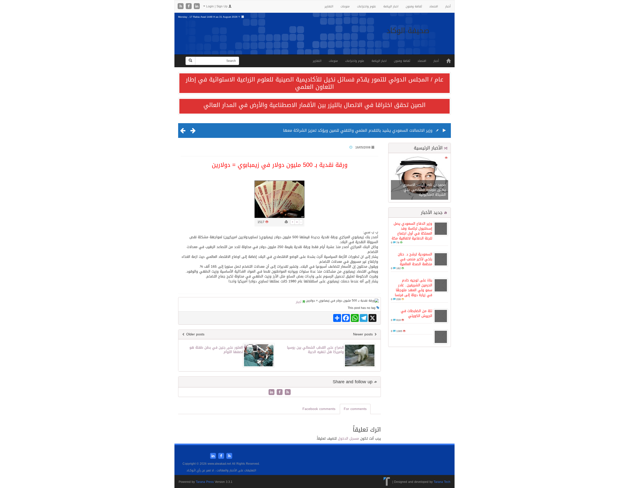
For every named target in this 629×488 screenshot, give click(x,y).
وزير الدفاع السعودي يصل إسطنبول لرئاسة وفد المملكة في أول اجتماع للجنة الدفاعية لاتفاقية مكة (412, 231)
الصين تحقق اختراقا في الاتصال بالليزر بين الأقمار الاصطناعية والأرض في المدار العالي (314, 105)
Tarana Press (205, 482)
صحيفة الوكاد (407, 31)
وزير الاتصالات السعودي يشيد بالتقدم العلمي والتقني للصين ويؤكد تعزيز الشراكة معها (357, 130)
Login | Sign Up (217, 6)
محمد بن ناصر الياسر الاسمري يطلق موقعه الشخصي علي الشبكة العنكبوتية (424, 190)
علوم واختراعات (366, 6)
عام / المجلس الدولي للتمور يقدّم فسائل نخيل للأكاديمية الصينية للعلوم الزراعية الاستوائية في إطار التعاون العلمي (314, 83)
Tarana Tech (442, 482)
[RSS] (181, 6)
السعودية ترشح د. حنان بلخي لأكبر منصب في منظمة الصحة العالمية (415, 259)
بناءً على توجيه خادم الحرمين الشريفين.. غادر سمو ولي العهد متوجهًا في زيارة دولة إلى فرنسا (413, 287)
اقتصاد (433, 6)
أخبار (448, 6)
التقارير (329, 6)
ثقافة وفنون (414, 6)
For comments (355, 409)
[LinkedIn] (196, 6)
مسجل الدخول (348, 438)
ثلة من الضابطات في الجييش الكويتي (416, 313)
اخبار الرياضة (390, 6)
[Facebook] (189, 6)
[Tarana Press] (386, 482)
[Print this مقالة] (286, 222)
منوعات (345, 6)
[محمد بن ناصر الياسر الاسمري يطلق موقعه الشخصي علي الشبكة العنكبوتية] (419, 178)
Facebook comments (318, 409)
